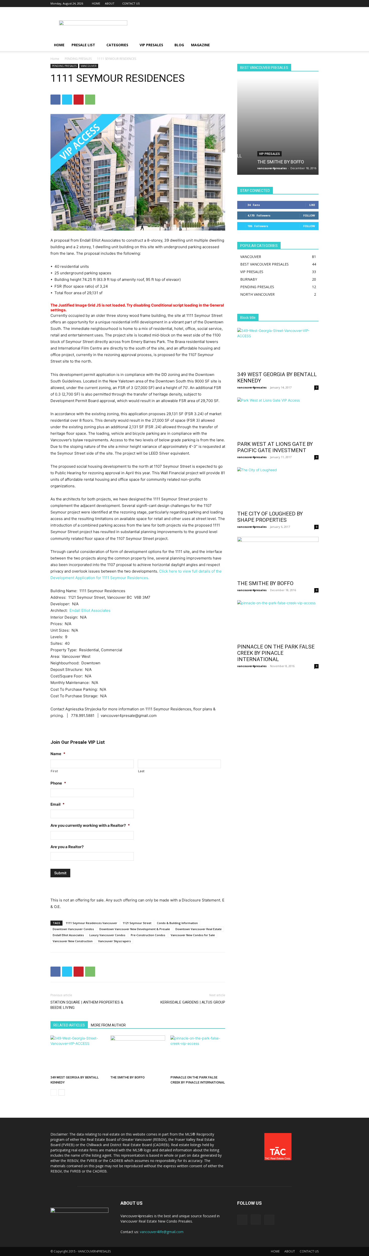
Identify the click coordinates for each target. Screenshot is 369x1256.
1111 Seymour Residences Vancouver (91, 923)
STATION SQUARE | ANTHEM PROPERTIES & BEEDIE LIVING (86, 1005)
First (54, 771)
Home (54, 59)
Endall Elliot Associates (90, 610)
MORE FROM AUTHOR (108, 1025)
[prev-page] (53, 1092)
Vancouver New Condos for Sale (193, 935)
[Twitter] (315, 3)
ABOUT (109, 3)
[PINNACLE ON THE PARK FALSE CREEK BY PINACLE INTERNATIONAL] (197, 1054)
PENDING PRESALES (78, 59)
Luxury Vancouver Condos (107, 935)
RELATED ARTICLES (69, 1025)
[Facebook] (298, 3)
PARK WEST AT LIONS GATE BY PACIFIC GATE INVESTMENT (275, 447)
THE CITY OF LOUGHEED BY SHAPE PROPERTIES (270, 517)
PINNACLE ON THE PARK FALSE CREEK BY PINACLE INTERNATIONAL (276, 653)
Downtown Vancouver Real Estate (198, 929)
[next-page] (61, 1092)
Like (312, 205)
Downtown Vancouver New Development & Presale (134, 929)
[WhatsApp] (90, 100)
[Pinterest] (79, 100)
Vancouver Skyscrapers (114, 941)
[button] (312, 45)
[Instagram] (306, 3)
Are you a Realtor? (67, 846)
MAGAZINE (200, 44)
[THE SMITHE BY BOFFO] (137, 1054)
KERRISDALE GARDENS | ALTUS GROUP (192, 1002)
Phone (58, 783)
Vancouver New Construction (73, 941)
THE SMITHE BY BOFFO (127, 1077)
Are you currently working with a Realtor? (90, 825)
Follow (309, 215)
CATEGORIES (117, 44)
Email (57, 804)
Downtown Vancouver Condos (73, 929)
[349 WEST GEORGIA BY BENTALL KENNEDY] (77, 1054)
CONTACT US (131, 3)
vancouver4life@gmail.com (161, 1231)
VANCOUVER (89, 66)
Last (141, 771)
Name (57, 753)
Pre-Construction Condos (148, 935)
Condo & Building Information (177, 923)
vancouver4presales (257, 168)
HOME (96, 3)
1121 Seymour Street (137, 923)
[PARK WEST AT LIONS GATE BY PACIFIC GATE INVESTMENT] (278, 418)
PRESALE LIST (83, 44)
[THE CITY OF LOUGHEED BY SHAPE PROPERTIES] (278, 487)
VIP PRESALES (151, 44)
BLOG (179, 44)
